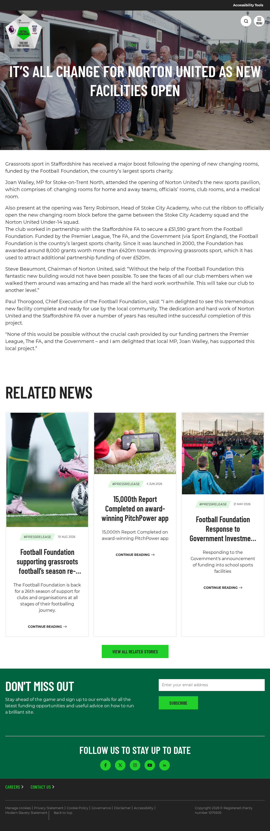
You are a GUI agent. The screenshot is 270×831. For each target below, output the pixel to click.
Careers (12, 787)
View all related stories (135, 651)
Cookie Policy (77, 808)
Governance (101, 808)
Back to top (63, 813)
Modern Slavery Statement (26, 813)
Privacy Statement (49, 808)
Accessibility (143, 808)
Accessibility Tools (248, 5)
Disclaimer (122, 808)
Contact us (41, 787)
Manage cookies (18, 808)
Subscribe (178, 703)
